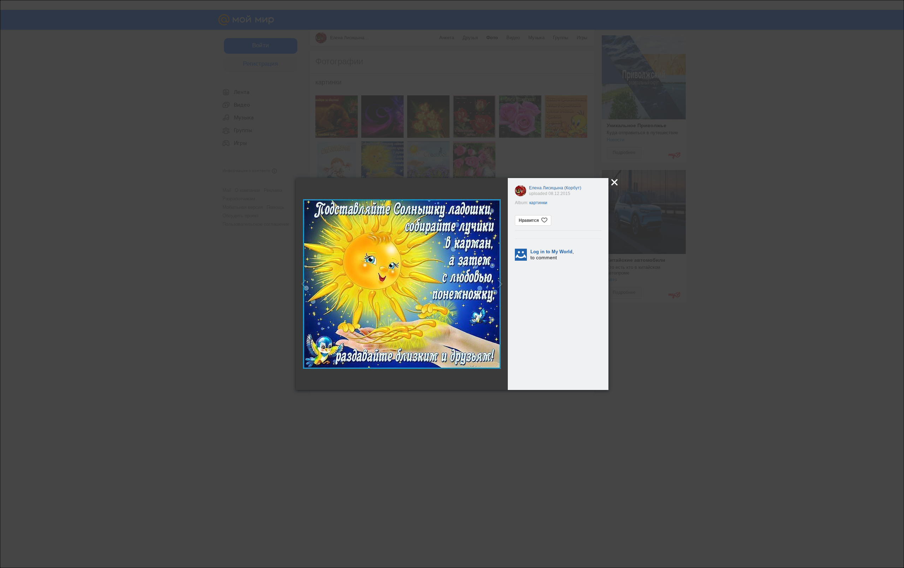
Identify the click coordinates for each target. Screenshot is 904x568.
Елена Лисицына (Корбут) (555, 187)
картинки (538, 202)
